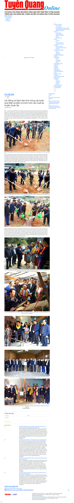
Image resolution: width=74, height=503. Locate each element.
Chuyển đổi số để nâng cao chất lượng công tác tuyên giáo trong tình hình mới (55, 107)
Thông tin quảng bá (11, 486)
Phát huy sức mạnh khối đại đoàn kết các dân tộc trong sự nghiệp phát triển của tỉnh (54, 102)
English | (6, 15)
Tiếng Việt (10, 15)
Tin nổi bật (9, 94)
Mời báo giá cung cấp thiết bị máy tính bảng (18, 490)
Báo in (8, 19)
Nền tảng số (8, 20)
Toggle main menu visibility (29, 57)
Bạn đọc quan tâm (52, 93)
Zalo (8, 97)
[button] (62, 89)
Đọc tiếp (50, 94)
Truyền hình (9, 17)
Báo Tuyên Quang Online (39, 493)
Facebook (8, 96)
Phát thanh (9, 18)
